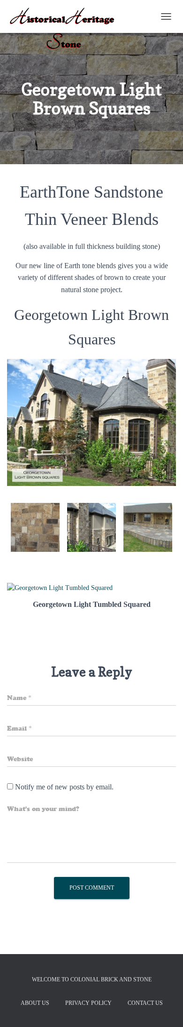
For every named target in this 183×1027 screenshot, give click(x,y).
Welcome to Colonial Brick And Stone (92, 979)
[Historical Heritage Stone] (65, 16)
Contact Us (145, 1003)
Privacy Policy (88, 1003)
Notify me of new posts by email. (64, 787)
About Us (35, 1003)
